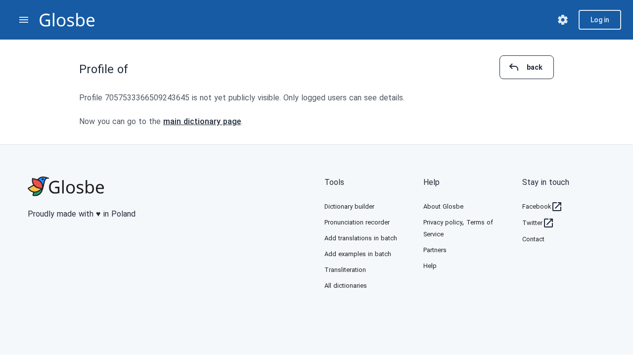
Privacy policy (442, 222)
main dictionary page (202, 121)
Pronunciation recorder (357, 222)
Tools (334, 182)
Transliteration (345, 269)
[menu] (24, 20)
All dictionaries (345, 285)
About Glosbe (443, 206)
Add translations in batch (360, 238)
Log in (599, 20)
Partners (435, 250)
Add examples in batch (357, 254)
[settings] (563, 20)
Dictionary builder (349, 206)
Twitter (532, 222)
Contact (533, 239)
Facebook (536, 206)
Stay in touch (545, 182)
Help (431, 182)
